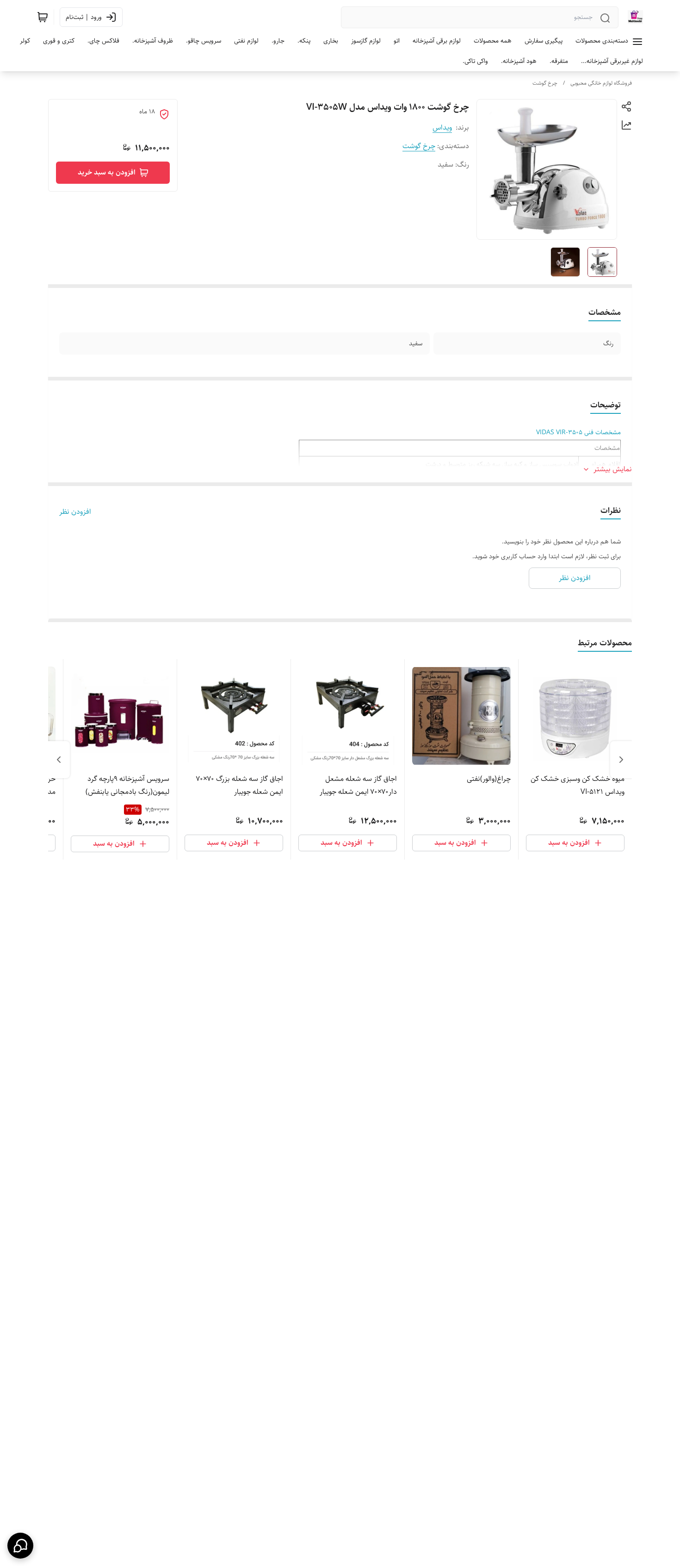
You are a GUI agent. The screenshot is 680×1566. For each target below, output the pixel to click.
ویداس (442, 127)
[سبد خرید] (42, 17)
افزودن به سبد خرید (107, 172)
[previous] (621, 759)
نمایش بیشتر (612, 469)
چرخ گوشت (544, 83)
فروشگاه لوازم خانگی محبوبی (601, 83)
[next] (59, 759)
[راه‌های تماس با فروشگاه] (20, 1546)
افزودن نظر (75, 512)
